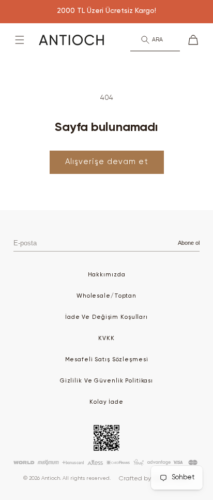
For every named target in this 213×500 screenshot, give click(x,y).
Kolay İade (106, 402)
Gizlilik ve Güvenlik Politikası (106, 381)
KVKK (106, 338)
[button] (19, 39)
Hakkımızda (107, 274)
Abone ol (189, 243)
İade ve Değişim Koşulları (106, 317)
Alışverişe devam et (106, 162)
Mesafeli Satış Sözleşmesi (106, 359)
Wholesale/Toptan (106, 296)
